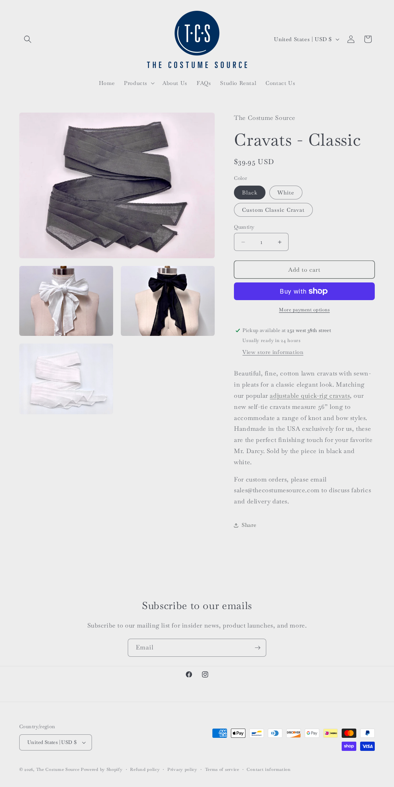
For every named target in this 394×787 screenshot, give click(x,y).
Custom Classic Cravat (273, 209)
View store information (272, 352)
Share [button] (249, 524)
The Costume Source (58, 769)
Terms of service (222, 769)
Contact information (268, 769)
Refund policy (145, 769)
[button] (27, 39)
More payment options (304, 310)
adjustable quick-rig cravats (310, 396)
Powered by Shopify (102, 769)
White (285, 192)
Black (249, 192)
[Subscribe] (257, 648)
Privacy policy (182, 769)
